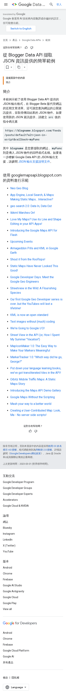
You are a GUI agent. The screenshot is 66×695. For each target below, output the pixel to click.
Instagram (9, 533)
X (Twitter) (9, 545)
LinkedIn (7, 539)
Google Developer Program (18, 482)
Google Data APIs (31, 40)
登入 (59, 4)
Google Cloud (10, 597)
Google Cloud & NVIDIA (16, 505)
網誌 (5, 521)
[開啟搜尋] (51, 4)
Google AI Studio (12, 585)
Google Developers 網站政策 (25, 453)
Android (7, 567)
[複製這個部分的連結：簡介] (14, 92)
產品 (14, 40)
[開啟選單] (6, 4)
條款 (5, 677)
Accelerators (10, 499)
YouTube (8, 551)
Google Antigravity (13, 591)
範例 (47, 40)
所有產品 (8, 662)
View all (7, 609)
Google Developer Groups (17, 487)
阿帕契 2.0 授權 (44, 449)
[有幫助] (26, 47)
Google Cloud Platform (16, 650)
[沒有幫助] (31, 47)
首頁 (5, 40)
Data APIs (39, 4)
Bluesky (7, 527)
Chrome (7, 573)
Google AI (8, 656)
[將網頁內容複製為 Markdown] (19, 67)
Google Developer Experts (18, 493)
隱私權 (15, 677)
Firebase (8, 579)
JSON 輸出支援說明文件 (34, 161)
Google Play (9, 603)
